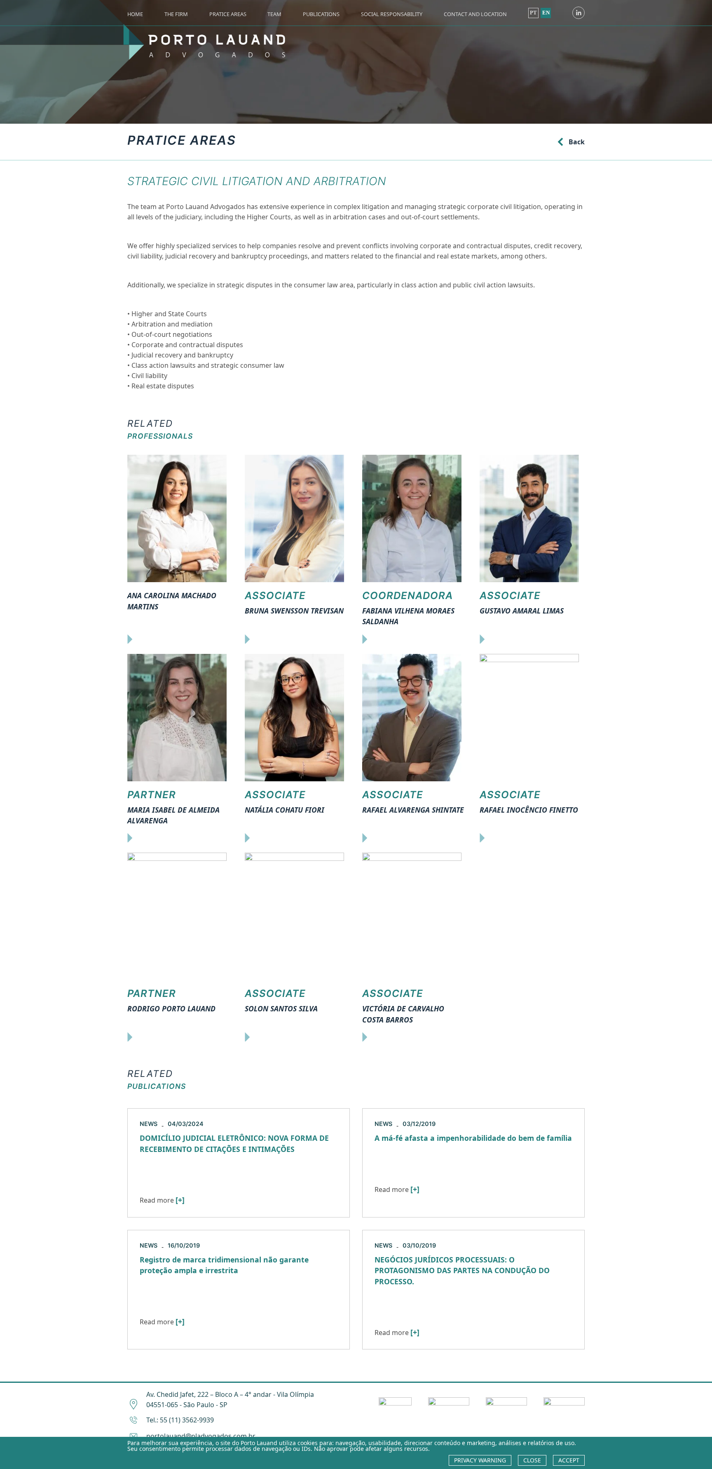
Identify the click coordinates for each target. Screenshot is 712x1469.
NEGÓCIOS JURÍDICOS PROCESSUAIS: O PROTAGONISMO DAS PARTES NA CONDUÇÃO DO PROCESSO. (462, 1270)
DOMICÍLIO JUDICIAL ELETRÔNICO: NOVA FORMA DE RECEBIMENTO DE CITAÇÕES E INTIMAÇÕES (234, 1143)
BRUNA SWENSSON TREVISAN (294, 611)
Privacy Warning (480, 1460)
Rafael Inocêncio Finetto (529, 810)
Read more (162, 1200)
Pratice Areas (227, 14)
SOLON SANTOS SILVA (281, 1008)
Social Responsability (391, 14)
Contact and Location (475, 14)
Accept (568, 1460)
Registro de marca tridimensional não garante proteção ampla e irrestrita (224, 1265)
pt (533, 13)
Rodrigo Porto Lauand (171, 1008)
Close (532, 1460)
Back (577, 141)
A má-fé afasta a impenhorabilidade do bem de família (473, 1138)
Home (135, 14)
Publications (321, 14)
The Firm (176, 14)
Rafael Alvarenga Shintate (413, 810)
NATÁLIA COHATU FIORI (284, 810)
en (546, 13)
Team (274, 14)
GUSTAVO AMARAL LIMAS (522, 611)
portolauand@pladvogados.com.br (200, 1436)
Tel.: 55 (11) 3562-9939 (180, 1419)
